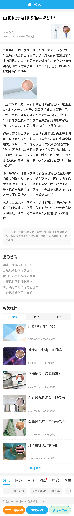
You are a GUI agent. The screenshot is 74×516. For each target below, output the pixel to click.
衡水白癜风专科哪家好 (18, 265)
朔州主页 (22, 501)
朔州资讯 (33, 501)
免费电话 (37, 510)
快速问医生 (60, 510)
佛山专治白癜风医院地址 (19, 276)
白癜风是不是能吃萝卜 (18, 281)
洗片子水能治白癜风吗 (46, 490)
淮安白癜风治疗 (15, 490)
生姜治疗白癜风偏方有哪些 (20, 287)
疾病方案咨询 (14, 510)
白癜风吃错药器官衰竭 (18, 292)
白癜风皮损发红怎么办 (18, 270)
